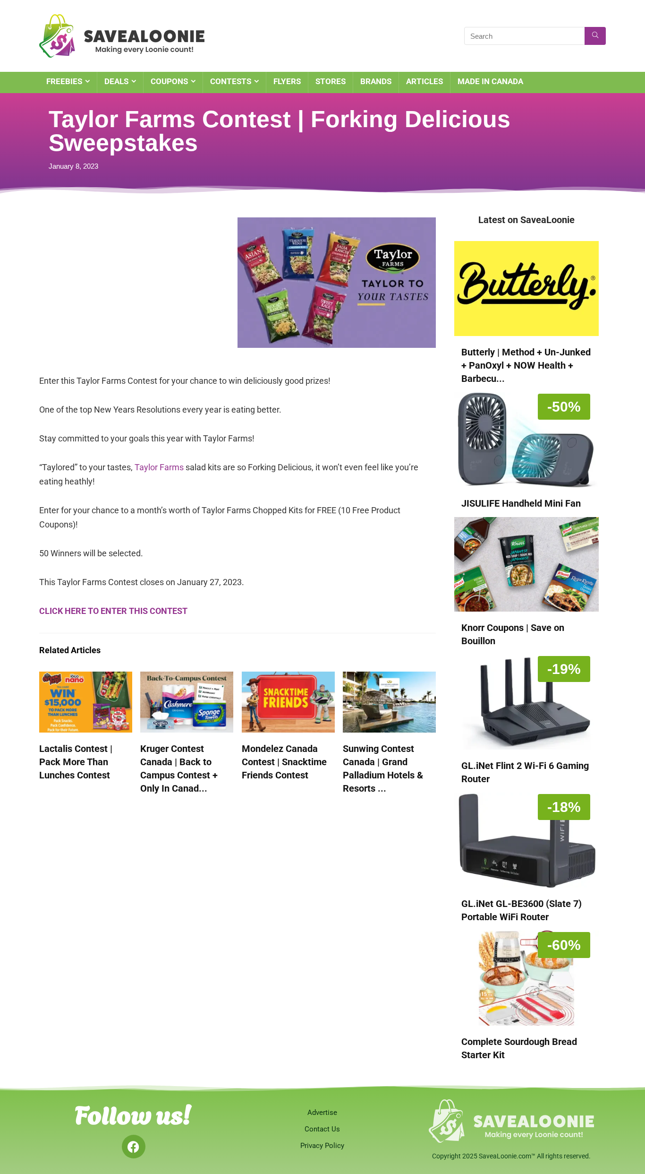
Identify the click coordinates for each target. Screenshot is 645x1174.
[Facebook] (133, 1146)
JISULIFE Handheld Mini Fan (521, 503)
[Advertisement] (138, 283)
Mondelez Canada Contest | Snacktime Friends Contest (284, 762)
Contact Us (322, 1129)
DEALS (116, 81)
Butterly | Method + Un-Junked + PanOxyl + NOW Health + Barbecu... (526, 365)
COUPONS (169, 81)
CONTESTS (230, 81)
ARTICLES (424, 81)
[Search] (595, 36)
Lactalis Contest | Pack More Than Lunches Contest (75, 762)
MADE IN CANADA (490, 81)
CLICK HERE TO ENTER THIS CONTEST (113, 611)
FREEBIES (64, 81)
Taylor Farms (159, 467)
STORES (330, 81)
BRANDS (375, 81)
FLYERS (287, 81)
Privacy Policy (322, 1145)
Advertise (322, 1112)
